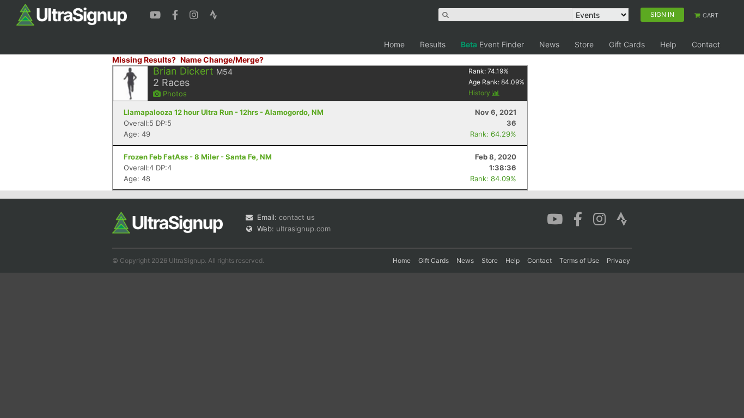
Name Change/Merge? (222, 59)
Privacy (618, 260)
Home (394, 44)
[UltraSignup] (71, 14)
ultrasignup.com (303, 228)
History (480, 93)
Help (668, 44)
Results (433, 44)
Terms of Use (579, 260)
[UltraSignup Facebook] (176, 13)
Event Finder (492, 44)
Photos (174, 93)
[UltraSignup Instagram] (195, 13)
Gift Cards (627, 44)
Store (584, 44)
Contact (706, 44)
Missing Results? (144, 59)
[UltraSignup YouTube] (156, 13)
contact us (297, 217)
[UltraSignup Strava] (213, 13)
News (549, 44)
